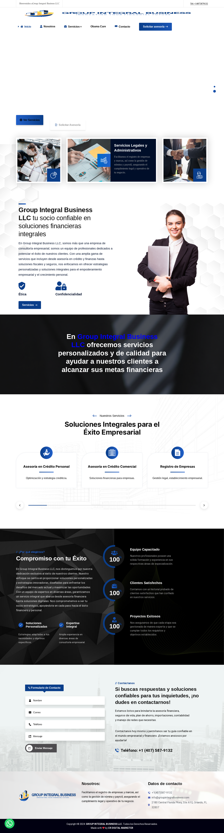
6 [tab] (130, 505)
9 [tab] (186, 505)
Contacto (124, 26)
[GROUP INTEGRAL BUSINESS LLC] (104, 13)
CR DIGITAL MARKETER (120, 828)
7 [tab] (149, 505)
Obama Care (98, 26)
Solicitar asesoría (153, 26)
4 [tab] (93, 505)
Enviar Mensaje (43, 748)
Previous (20, 505)
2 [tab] (56, 505)
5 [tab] (112, 505)
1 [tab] (37, 505)
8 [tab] (167, 505)
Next (204, 505)
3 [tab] (75, 505)
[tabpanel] (46, 472)
